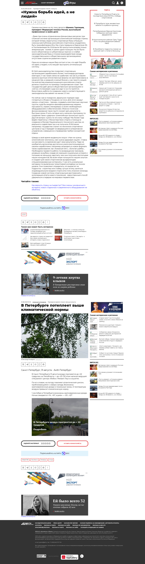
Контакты (38, 525)
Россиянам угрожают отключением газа (110, 150)
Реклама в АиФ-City (99, 525)
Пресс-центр (57, 523)
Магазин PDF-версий (71, 523)
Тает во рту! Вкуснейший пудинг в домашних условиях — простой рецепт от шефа (110, 103)
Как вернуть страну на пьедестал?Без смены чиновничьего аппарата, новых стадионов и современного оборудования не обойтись (37, 239)
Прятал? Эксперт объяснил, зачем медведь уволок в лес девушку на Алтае (110, 82)
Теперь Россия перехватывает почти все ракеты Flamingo (110, 143)
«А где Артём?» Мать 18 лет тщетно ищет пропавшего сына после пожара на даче (110, 96)
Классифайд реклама (42, 527)
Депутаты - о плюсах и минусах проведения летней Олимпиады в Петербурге (75, 231)
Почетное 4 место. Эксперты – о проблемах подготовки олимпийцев (74, 238)
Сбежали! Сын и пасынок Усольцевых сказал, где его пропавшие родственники (111, 75)
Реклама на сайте (64, 525)
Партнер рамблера (53, 556)
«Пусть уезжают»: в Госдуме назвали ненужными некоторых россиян (110, 122)
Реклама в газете (50, 525)
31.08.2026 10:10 (26, 302)
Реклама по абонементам (81, 525)
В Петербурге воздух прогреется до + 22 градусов (56, 423)
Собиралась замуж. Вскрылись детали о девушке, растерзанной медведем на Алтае (110, 333)
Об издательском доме (43, 523)
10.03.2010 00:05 (26, 8)
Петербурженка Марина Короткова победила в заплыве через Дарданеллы (107, 33)
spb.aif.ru (39, 359)
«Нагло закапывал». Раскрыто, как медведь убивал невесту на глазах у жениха (111, 347)
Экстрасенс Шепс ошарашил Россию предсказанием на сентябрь (110, 129)
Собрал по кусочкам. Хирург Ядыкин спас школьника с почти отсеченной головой (111, 354)
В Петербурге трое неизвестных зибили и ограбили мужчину (107, 24)
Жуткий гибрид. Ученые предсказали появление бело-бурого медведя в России (111, 340)
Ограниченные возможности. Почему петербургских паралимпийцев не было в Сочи (40, 231)
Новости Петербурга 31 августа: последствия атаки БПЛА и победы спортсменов (107, 16)
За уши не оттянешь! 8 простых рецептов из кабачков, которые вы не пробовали (111, 110)
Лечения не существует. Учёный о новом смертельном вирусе (110, 325)
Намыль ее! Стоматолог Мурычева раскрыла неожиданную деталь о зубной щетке (110, 89)
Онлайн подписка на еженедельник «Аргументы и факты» (99, 523)
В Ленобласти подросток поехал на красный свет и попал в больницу (107, 50)
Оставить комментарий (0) (72, 198)
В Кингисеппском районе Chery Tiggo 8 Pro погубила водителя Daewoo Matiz (107, 41)
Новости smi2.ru (28, 296)
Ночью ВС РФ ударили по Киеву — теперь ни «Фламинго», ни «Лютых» (110, 136)
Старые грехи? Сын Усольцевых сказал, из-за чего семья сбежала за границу (111, 319)
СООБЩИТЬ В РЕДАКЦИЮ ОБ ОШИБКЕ (92, 527)
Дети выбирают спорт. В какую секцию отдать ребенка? (40, 244)
